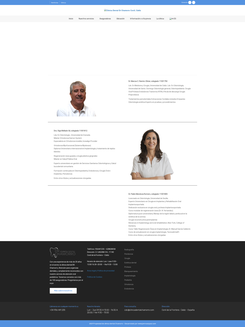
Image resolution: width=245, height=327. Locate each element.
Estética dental (130, 263)
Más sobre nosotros (63, 291)
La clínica (160, 19)
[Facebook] (189, 2)
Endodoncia (129, 289)
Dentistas (54, 3)
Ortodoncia (128, 284)
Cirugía (127, 258)
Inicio (71, 19)
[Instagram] (193, 2)
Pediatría (128, 280)
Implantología (129, 276)
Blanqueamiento (131, 271)
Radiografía (129, 250)
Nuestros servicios (86, 19)
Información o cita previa (140, 19)
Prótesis (127, 267)
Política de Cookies (94, 277)
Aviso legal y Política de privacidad (100, 271)
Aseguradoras (105, 19)
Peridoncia (128, 254)
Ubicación (121, 19)
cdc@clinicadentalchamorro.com (139, 310)
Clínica (63, 3)
